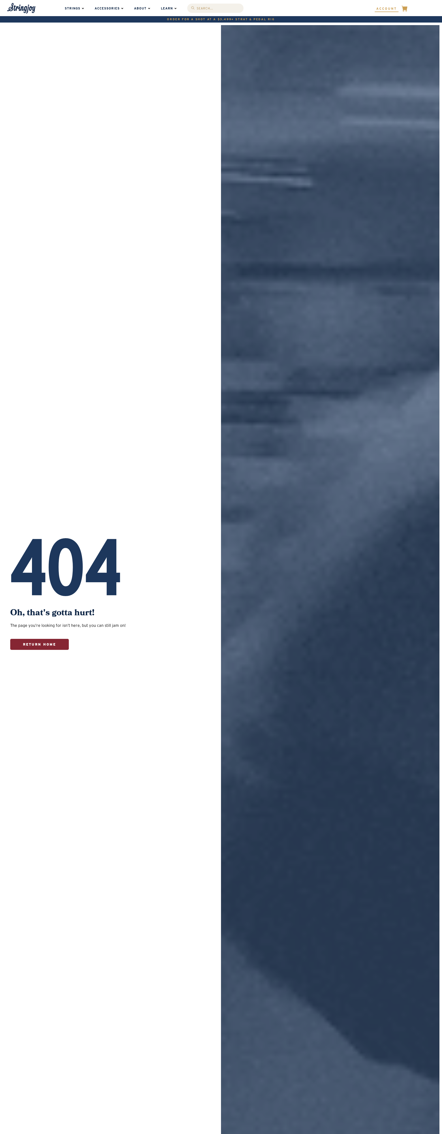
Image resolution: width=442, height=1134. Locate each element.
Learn (167, 8)
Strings (72, 8)
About (140, 8)
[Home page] (21, 8)
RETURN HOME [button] (39, 644)
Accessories (107, 8)
